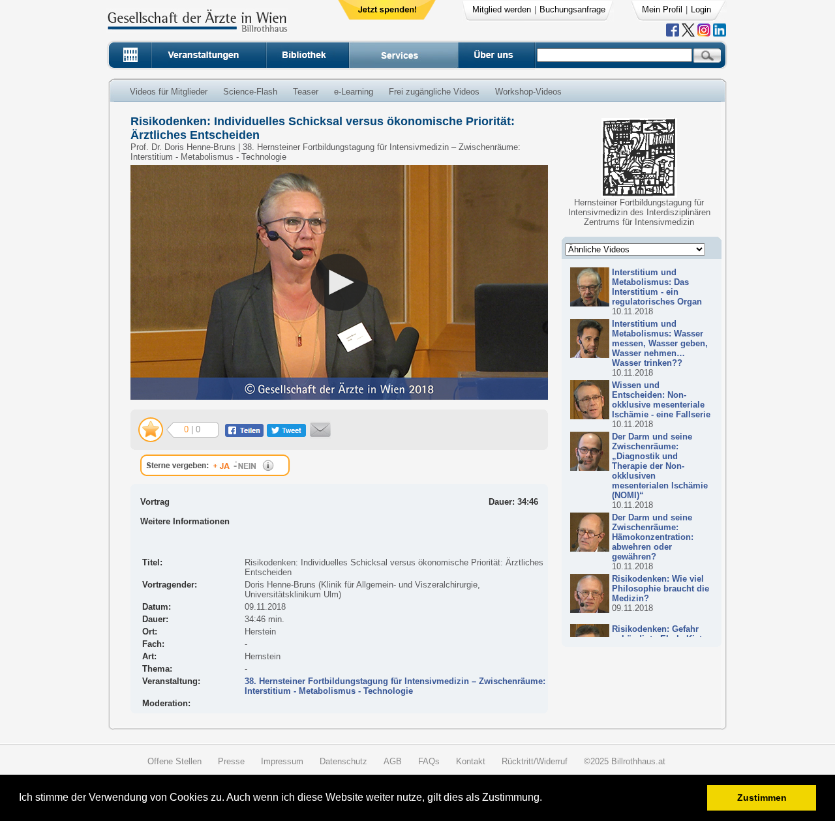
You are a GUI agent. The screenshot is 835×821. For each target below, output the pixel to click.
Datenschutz (343, 761)
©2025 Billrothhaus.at (624, 761)
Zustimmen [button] (762, 797)
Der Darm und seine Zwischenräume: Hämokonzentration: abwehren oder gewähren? (652, 537)
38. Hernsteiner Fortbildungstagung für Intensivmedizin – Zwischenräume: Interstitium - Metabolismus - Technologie (395, 686)
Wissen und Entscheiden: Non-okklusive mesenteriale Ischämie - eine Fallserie (661, 399)
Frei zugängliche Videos (434, 92)
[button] (546, 799)
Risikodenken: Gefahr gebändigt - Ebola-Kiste (659, 634)
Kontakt (470, 761)
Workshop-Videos (528, 92)
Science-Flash (250, 92)
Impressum (282, 761)
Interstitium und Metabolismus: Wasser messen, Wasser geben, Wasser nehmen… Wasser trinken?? (660, 343)
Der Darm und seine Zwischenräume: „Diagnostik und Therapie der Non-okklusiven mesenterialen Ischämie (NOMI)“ (660, 466)
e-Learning (353, 92)
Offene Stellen (174, 761)
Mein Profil (662, 9)
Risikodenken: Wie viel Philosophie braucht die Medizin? (660, 588)
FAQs (429, 761)
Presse (231, 761)
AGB (393, 761)
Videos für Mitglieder (168, 92)
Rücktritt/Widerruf (535, 761)
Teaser (305, 92)
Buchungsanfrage (572, 9)
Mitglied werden (501, 9)
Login (701, 9)
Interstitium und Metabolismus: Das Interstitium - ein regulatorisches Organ (657, 286)
